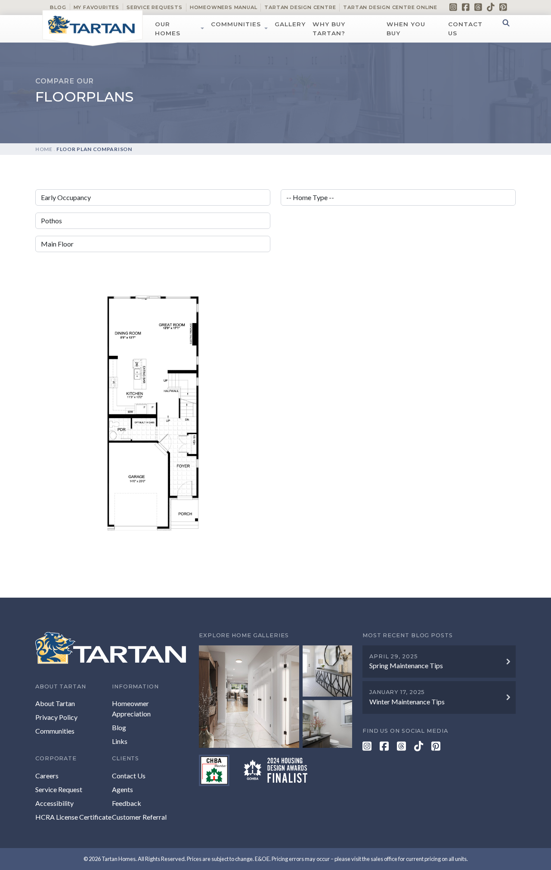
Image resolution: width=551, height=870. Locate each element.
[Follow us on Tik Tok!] (491, 7)
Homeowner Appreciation (131, 708)
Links (119, 741)
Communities (236, 24)
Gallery (290, 24)
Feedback (126, 803)
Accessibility (54, 803)
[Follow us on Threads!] (478, 7)
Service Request (58, 789)
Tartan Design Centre (300, 7)
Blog (58, 7)
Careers (47, 775)
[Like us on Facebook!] (466, 7)
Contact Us (465, 28)
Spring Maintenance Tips (406, 665)
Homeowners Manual (223, 7)
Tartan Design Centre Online (390, 7)
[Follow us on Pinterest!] (503, 7)
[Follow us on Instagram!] (453, 7)
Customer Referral (139, 817)
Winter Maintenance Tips (407, 701)
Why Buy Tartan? (329, 28)
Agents (122, 789)
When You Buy (406, 28)
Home (44, 149)
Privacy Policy (56, 717)
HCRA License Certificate (73, 817)
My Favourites (96, 7)
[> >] (275, 696)
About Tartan (55, 703)
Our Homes (167, 28)
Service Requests (155, 7)
